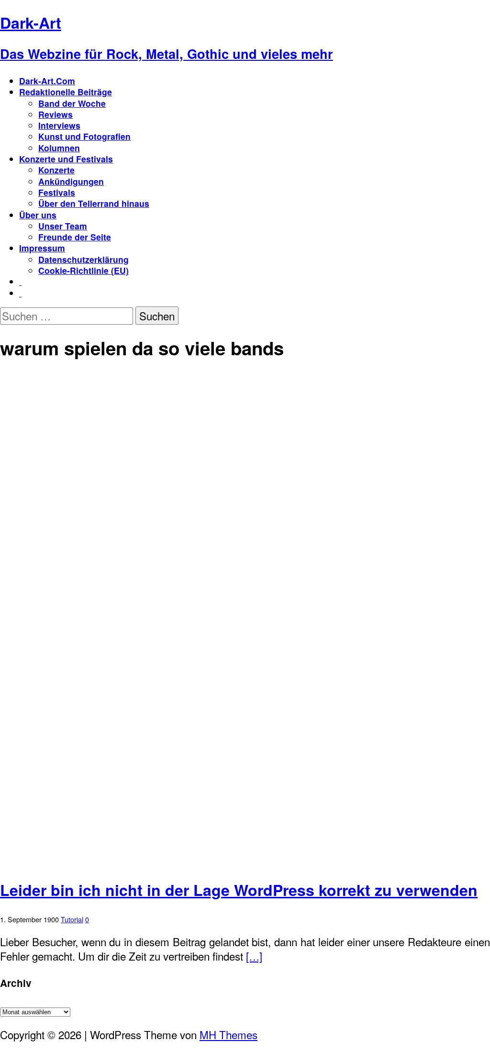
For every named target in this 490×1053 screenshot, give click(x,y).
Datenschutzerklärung (83, 259)
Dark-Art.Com (47, 81)
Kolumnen (59, 148)
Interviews (59, 125)
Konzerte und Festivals (66, 159)
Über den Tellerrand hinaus (93, 203)
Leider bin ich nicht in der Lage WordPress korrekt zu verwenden (239, 890)
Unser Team (62, 226)
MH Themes (228, 1034)
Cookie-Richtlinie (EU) (83, 270)
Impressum (42, 248)
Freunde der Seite (74, 237)
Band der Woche (72, 103)
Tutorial (72, 919)
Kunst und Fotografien (84, 136)
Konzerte (56, 170)
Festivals (56, 192)
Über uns (37, 215)
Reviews (55, 114)
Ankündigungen (71, 181)
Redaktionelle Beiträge (65, 92)
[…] (254, 955)
